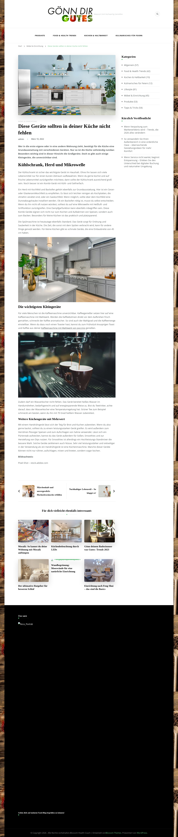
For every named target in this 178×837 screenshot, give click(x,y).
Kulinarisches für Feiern (129, 35)
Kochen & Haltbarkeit (96, 35)
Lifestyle (128, 89)
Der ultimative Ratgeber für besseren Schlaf (32, 587)
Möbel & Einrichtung (27, 121)
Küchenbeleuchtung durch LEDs (65, 548)
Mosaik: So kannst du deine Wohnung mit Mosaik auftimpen (32, 549)
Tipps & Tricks (131, 107)
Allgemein (129, 65)
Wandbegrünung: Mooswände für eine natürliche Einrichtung (63, 568)
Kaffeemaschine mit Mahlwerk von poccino (63, 328)
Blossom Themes (113, 833)
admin (21, 139)
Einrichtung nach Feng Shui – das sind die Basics (98, 587)
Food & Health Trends (64, 35)
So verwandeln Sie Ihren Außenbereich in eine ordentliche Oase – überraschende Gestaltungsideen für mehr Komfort (141, 145)
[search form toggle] (157, 14)
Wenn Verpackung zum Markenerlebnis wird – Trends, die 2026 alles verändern (141, 129)
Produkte (40, 35)
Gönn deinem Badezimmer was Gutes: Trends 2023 (98, 548)
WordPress (142, 833)
